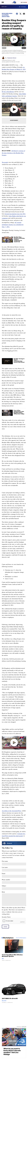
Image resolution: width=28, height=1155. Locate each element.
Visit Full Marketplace (21, 937)
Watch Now (23, 2)
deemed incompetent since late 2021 (15, 214)
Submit (5, 926)
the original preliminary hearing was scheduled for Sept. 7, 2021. (12, 224)
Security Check (6, 917)
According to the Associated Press (11, 811)
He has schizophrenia (8, 91)
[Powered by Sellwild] (24, 1026)
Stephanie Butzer (11, 58)
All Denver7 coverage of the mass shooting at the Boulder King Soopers (13, 153)
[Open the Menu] (2, 2)
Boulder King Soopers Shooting (7, 15)
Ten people (5, 162)
